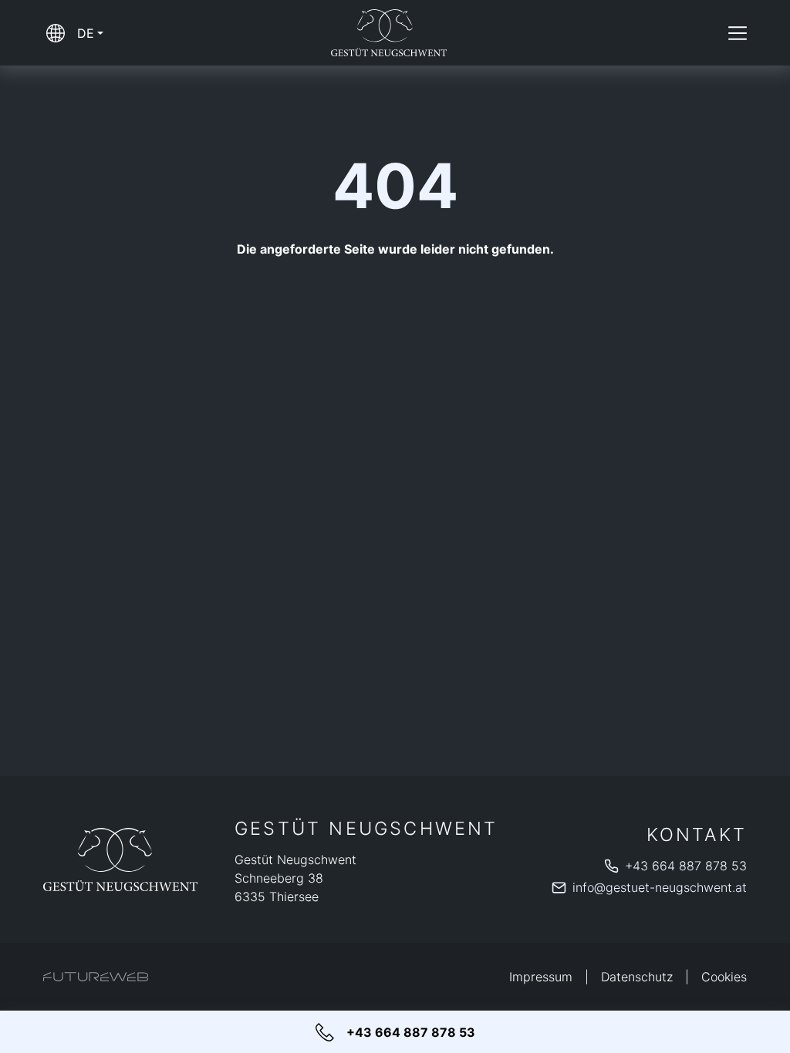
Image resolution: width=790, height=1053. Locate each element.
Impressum (540, 976)
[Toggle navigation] (737, 33)
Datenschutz (637, 976)
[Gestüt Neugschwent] (120, 859)
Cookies (724, 976)
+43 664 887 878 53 (686, 865)
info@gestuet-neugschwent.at (659, 887)
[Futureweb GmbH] (95, 976)
